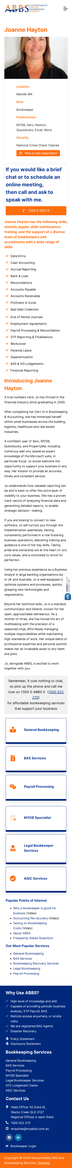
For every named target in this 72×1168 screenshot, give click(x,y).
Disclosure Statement (26, 1044)
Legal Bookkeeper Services (25, 1080)
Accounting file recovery (30, 918)
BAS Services (22, 958)
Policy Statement (23, 1039)
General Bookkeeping (28, 953)
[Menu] (65, 8)
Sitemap (44, 1163)
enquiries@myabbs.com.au (30, 1129)
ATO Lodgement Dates (22, 1085)
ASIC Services (15, 1090)
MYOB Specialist (17, 1075)
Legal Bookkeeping (26, 968)
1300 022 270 (20, 1123)
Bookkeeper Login (23, 1146)
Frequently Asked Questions (33, 938)
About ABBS (21, 933)
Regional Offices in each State (32, 1117)
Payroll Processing (26, 973)
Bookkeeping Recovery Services (36, 963)
